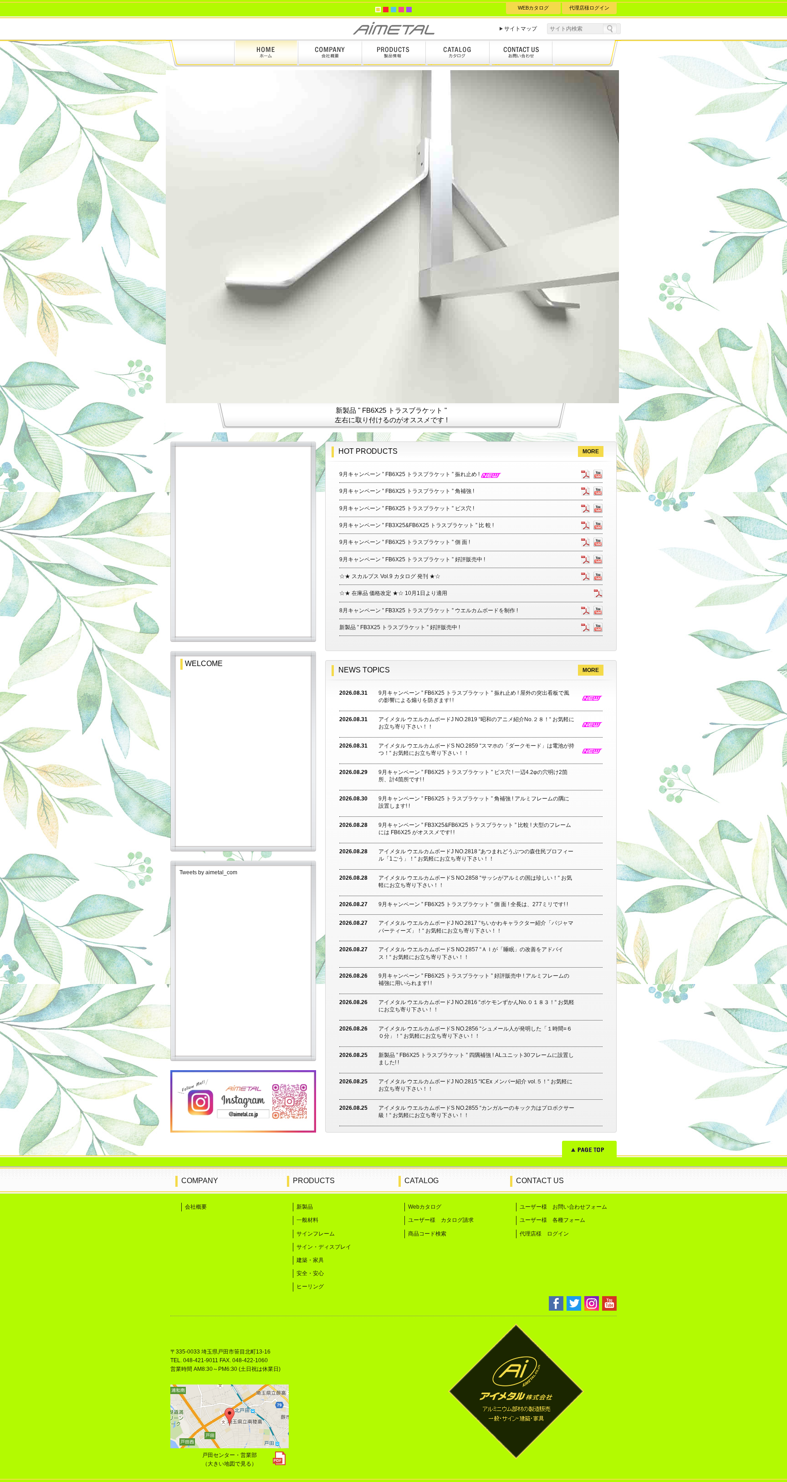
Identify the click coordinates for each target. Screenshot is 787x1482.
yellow (378, 9)
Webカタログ (424, 1207)
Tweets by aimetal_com (208, 872)
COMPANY (199, 1181)
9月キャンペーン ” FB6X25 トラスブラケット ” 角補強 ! (406, 491)
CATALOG (421, 1181)
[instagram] (243, 1130)
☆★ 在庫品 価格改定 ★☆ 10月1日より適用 (393, 593)
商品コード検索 (427, 1234)
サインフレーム (315, 1234)
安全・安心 (310, 1273)
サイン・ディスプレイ (323, 1247)
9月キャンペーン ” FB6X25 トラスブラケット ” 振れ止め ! (410, 474)
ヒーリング (310, 1286)
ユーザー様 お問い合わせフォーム (563, 1207)
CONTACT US (540, 1181)
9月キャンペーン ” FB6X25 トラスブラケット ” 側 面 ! (404, 542)
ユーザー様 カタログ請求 (441, 1220)
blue (393, 9)
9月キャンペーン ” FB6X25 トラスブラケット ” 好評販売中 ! (412, 559)
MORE (591, 451)
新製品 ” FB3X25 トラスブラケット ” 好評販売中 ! (399, 627)
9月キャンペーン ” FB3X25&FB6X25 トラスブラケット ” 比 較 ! (416, 525)
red (385, 9)
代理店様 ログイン (544, 1234)
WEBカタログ (533, 7)
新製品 (304, 1207)
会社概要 (196, 1207)
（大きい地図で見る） (229, 1464)
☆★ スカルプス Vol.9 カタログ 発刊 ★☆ (389, 576)
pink (401, 9)
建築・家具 (310, 1260)
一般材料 (307, 1220)
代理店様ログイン (589, 7)
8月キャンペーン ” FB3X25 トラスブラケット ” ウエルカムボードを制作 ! (428, 610)
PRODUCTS (314, 1181)
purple (409, 9)
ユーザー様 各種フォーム (552, 1220)
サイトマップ (520, 29)
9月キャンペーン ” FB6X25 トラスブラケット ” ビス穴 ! (406, 508)
